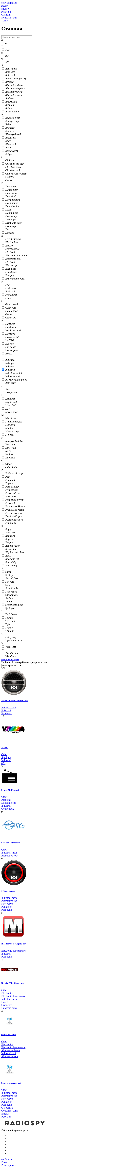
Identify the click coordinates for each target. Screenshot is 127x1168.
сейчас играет (9, 2)
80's (3, 763)
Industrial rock (8, 707)
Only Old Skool (8, 1034)
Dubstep (5, 1002)
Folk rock (6, 710)
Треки (4, 20)
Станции (6, 14)
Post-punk (6, 909)
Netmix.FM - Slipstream (12, 983)
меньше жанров (10, 659)
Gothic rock (7, 808)
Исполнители (9, 17)
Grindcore (6, 1005)
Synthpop (6, 757)
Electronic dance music (13, 950)
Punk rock (6, 906)
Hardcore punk (9, 1008)
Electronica (7, 993)
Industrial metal (9, 852)
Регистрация (8, 1165)
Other (4, 754)
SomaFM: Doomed (10, 790)
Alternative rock (9, 855)
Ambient (5, 799)
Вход (4, 1162)
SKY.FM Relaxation (10, 842)
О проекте (7, 1107)
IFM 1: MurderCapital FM (13, 943)
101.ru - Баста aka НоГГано (14, 700)
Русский (6, 1116)
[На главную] (24, 1127)
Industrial (6, 760)
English (5, 1113)
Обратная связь (10, 1110)
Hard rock (6, 713)
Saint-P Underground (11, 1083)
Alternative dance (10, 1050)
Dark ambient (8, 802)
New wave (7, 903)
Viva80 (4, 747)
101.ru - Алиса (8, 891)
